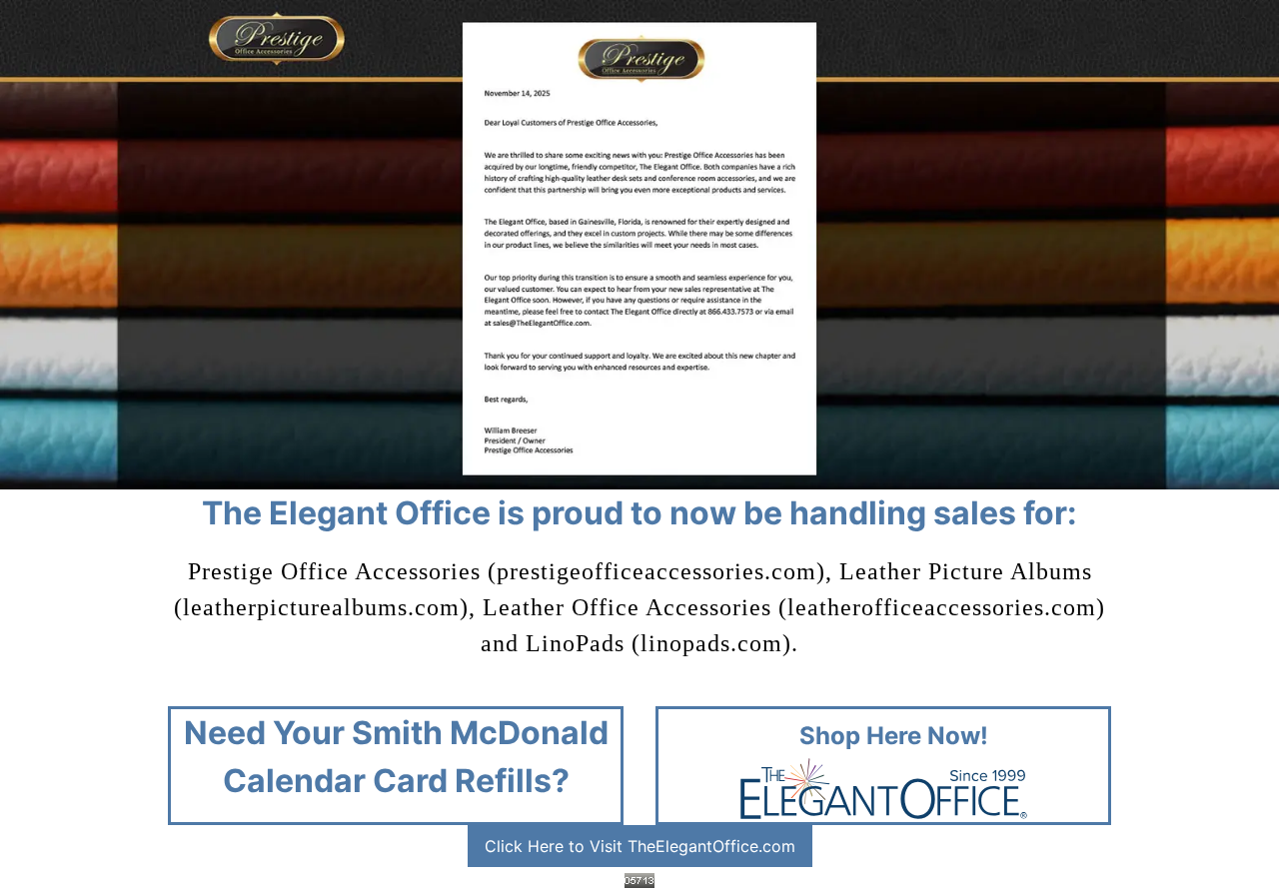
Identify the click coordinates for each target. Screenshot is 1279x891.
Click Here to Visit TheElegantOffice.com (640, 846)
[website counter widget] (639, 879)
